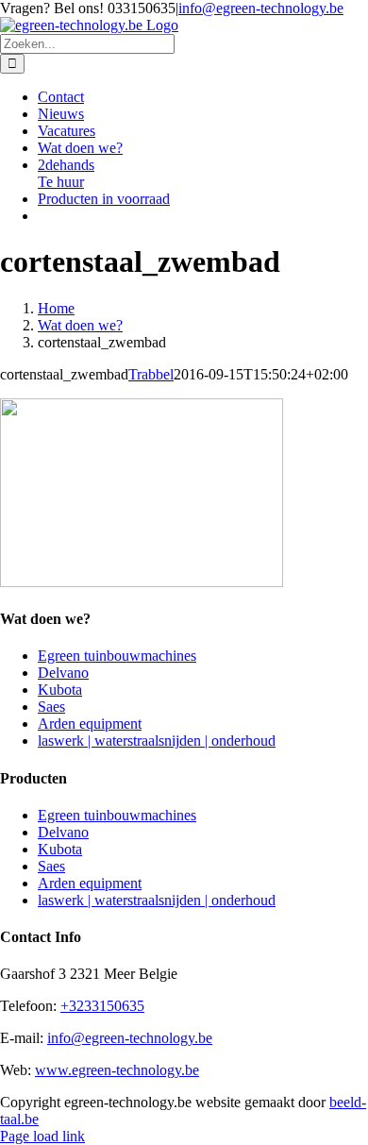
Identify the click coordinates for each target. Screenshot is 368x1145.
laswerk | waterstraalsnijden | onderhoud (157, 740)
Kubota (60, 690)
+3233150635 (102, 1006)
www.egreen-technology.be (117, 1070)
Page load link (42, 1136)
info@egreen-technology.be (260, 8)
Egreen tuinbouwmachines (117, 656)
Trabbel (151, 374)
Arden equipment (90, 724)
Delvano (63, 673)
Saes (51, 707)
